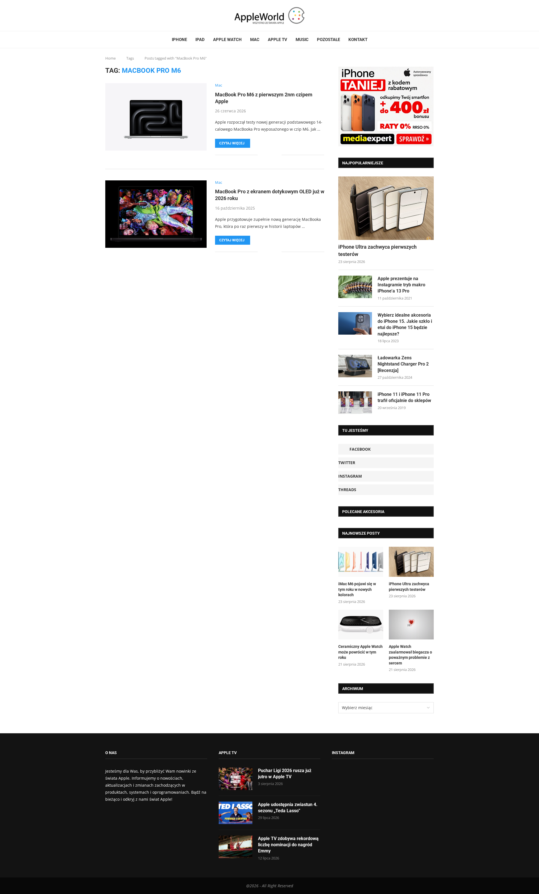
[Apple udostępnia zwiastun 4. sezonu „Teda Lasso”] (235, 813)
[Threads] (119, 15)
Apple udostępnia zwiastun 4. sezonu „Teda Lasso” (288, 807)
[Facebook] (107, 15)
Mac (254, 39)
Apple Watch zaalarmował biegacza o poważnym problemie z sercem (410, 654)
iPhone (179, 39)
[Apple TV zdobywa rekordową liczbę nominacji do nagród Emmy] (235, 847)
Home (110, 58)
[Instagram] (116, 15)
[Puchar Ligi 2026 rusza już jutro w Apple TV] (235, 779)
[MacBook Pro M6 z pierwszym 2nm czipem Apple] (156, 117)
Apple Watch (227, 39)
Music (302, 39)
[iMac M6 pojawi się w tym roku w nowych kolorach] (360, 562)
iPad (200, 39)
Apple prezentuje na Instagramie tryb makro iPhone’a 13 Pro (401, 285)
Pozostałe (328, 39)
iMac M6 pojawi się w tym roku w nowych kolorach (357, 589)
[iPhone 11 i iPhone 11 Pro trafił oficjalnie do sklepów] (355, 402)
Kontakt (357, 39)
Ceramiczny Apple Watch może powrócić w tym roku (360, 652)
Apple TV (277, 39)
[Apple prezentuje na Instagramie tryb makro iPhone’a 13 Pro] (355, 287)
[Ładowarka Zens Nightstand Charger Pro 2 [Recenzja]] (355, 366)
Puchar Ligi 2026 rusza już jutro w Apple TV (284, 773)
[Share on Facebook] (266, 155)
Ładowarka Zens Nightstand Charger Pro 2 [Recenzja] (403, 364)
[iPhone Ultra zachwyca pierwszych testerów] (386, 208)
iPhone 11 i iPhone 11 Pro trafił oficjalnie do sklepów (404, 397)
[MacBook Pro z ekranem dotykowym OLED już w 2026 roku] (156, 214)
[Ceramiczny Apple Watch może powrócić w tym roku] (360, 625)
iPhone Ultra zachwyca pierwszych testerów (377, 250)
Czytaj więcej (232, 143)
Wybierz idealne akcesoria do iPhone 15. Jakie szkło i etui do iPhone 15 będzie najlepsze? (405, 324)
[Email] (126, 15)
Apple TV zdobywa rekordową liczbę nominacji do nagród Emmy (288, 845)
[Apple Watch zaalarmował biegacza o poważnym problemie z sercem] (411, 625)
